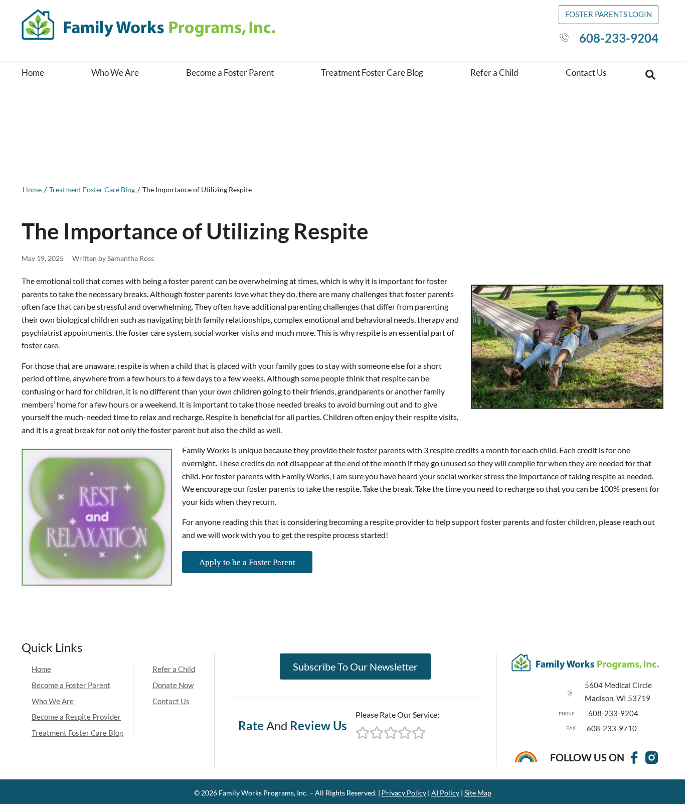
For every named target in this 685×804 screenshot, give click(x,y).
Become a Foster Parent (230, 72)
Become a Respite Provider (76, 716)
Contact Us (586, 72)
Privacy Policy (404, 792)
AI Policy (445, 792)
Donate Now (173, 685)
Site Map (477, 792)
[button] (650, 75)
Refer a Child (494, 72)
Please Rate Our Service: (397, 714)
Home (33, 72)
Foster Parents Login (608, 14)
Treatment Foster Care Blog (372, 72)
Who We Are (115, 72)
